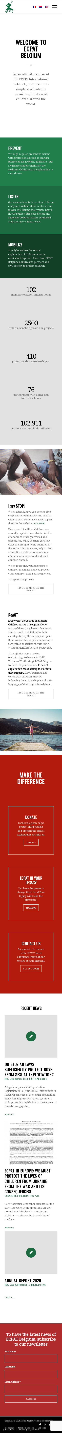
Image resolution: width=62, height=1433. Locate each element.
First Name (10, 1351)
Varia (37, 1196)
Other (25, 1079)
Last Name (10, 1366)
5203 (12, 1079)
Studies (43, 1079)
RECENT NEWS (31, 1008)
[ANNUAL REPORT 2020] (31, 1252)
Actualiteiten (10, 1196)
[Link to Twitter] (49, 1424)
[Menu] (52, 7)
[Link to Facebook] (40, 1424)
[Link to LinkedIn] (44, 1424)
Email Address (13, 1382)
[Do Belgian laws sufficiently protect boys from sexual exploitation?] (31, 1036)
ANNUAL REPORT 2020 (23, 1280)
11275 (7, 1079)
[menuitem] (26, 7)
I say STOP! (39, 523)
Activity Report (21, 1284)
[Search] (26, 7)
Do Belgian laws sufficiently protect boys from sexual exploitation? (29, 1069)
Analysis (18, 1079)
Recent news (34, 1079)
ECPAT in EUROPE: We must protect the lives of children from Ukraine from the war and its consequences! (28, 1181)
